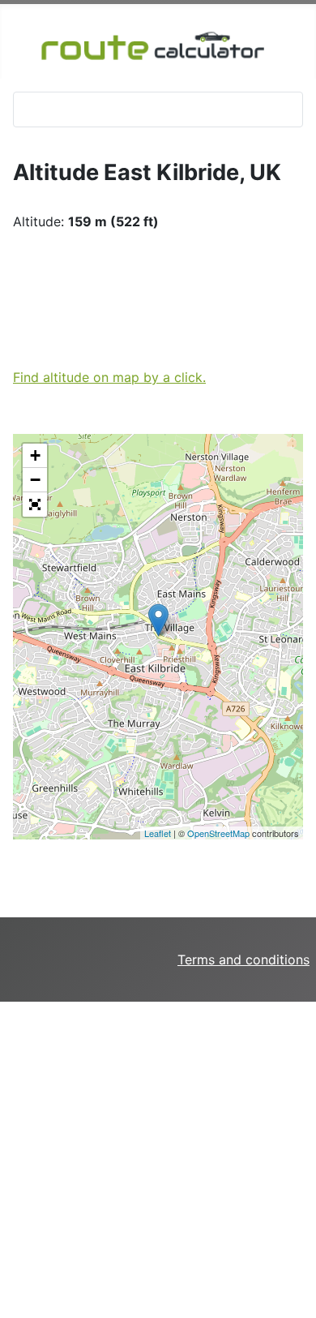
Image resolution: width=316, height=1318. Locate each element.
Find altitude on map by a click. (109, 377)
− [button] (35, 480)
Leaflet (157, 832)
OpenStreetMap (218, 832)
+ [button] (35, 455)
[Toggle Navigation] (30, 109)
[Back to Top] (295, 1271)
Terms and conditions (243, 959)
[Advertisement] (158, 1160)
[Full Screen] (35, 504)
